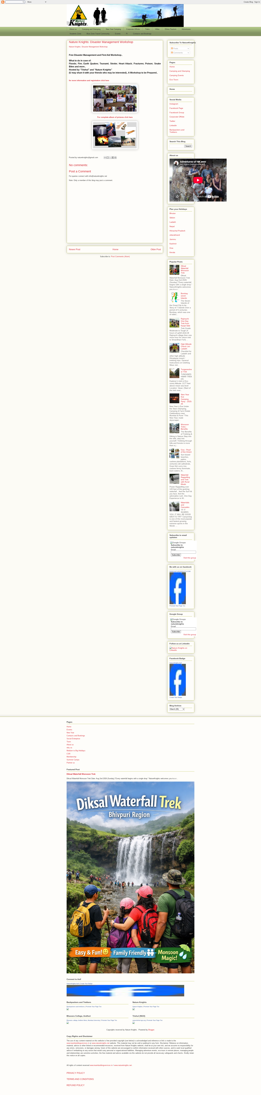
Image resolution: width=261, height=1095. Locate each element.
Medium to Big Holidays (76, 751)
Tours (69, 742)
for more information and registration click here (89, 80)
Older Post (156, 249)
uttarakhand (175, 235)
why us (69, 748)
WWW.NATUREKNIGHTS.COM (180, 571)
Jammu (173, 239)
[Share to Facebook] (112, 157)
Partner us (71, 763)
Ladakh (173, 222)
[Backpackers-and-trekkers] (68, 1009)
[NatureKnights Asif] (178, 695)
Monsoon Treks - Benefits (185, 426)
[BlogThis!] (107, 157)
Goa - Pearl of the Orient (186, 451)
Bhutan (173, 213)
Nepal (172, 226)
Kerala (172, 252)
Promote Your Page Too (177, 606)
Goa (171, 248)
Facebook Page (176, 108)
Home (115, 249)
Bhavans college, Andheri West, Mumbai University (83, 1020)
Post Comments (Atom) (120, 256)
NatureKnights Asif (176, 663)
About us (73, 29)
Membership (71, 757)
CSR (68, 754)
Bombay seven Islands (184, 295)
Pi (127, 34)
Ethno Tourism (170, 29)
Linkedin (173, 125)
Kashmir (173, 244)
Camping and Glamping (91, 29)
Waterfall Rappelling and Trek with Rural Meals (185, 479)
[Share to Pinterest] (115, 157)
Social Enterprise (73, 739)
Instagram (174, 104)
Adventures (186, 29)
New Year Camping (113, 29)
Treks (147, 29)
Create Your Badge (176, 697)
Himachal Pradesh (177, 231)
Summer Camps (73, 760)
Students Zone (75, 34)
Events (118, 34)
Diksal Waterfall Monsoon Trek (185, 269)
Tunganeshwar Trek (186, 370)
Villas (157, 29)
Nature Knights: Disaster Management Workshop (101, 42)
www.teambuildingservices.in (78, 1043)
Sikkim (172, 218)
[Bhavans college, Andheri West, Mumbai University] (68, 1023)
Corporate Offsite (133, 29)
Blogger (151, 1030)
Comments (178, 53)
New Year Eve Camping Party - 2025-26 (186, 399)
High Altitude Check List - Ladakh (186, 346)
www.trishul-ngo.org (139, 1020)
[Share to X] (110, 157)
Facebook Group (177, 112)
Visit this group (189, 558)
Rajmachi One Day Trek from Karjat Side (185, 322)
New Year (70, 733)
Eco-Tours (174, 79)
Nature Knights (137, 1006)
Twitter (172, 121)
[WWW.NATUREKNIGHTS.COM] (178, 603)
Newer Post (74, 249)
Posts (175, 48)
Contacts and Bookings (142, 34)
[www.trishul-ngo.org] (134, 1023)
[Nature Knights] (134, 1009)
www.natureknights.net (100, 1043)
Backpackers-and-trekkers (76, 1006)
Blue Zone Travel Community (98, 34)
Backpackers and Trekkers (177, 131)
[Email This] (105, 157)
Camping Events (177, 75)
